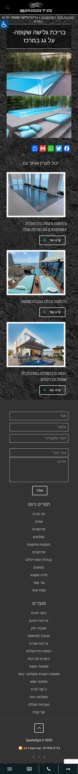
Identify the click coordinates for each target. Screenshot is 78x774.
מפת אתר (39, 590)
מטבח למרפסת (39, 636)
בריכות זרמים (38, 621)
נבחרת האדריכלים (39, 560)
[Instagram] (34, 757)
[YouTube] (39, 757)
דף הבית (39, 514)
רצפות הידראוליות (38, 651)
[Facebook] (44, 757)
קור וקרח (39, 712)
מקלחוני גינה (39, 697)
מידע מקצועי (39, 575)
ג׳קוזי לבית (39, 689)
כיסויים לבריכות (39, 659)
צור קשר (39, 583)
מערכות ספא (65, 17)
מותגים (39, 567)
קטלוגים (38, 537)
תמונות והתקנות (38, 544)
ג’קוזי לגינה (39, 613)
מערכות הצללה (39, 705)
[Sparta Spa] (36, 7)
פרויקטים (47, 17)
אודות (39, 522)
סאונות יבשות (38, 666)
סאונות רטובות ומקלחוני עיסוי (39, 674)
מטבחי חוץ (38, 628)
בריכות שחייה (38, 643)
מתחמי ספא (39, 682)
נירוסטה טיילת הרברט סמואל (44, 301)
